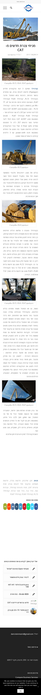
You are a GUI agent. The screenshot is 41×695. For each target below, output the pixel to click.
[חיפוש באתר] (10, 7)
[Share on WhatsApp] (28, 506)
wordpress (12, 55)
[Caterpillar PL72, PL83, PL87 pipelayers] (20, 29)
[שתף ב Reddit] (9, 506)
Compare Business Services (26, 677)
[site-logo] (24, 7)
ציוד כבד (29, 491)
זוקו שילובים (27, 480)
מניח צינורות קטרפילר (18, 487)
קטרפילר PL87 (15, 494)
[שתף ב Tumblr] (16, 506)
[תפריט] (5, 7)
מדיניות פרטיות (33, 673)
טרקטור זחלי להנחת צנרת (19, 484)
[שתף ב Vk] (13, 506)
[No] (38, 687)
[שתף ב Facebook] (36, 506)
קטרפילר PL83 (27, 494)
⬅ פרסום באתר (20, 1)
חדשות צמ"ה (15, 480)
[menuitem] (10, 7)
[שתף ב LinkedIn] (20, 506)
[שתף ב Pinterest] (24, 506)
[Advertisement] (20, 457)
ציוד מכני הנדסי (17, 491)
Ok (20, 691)
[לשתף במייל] (5, 506)
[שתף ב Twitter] (32, 506)
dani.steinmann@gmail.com (22, 634)
